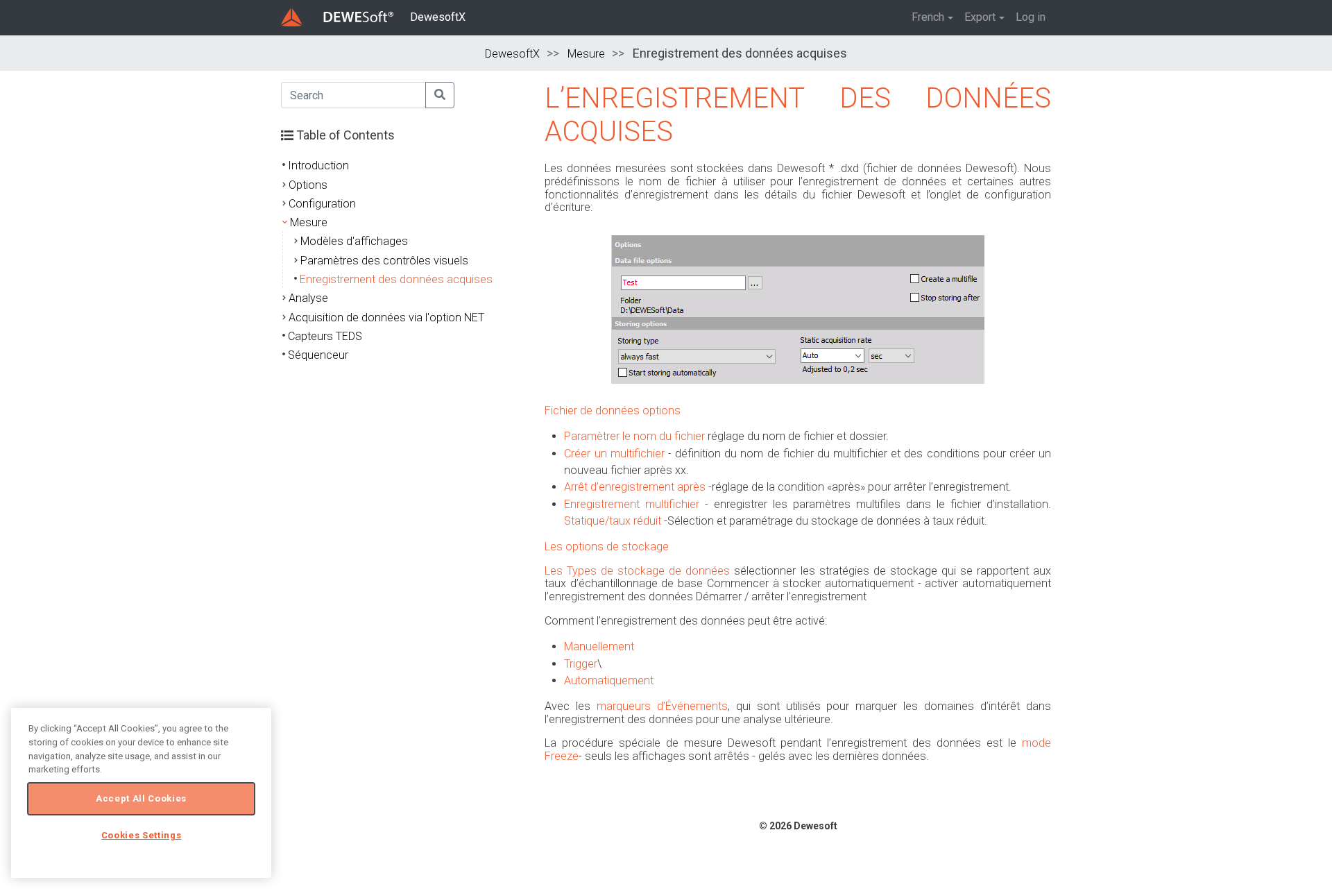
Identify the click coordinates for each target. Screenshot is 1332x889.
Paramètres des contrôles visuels (384, 260)
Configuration (322, 203)
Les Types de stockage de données (637, 570)
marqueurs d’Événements (662, 706)
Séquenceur (318, 355)
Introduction (318, 165)
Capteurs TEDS (325, 336)
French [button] (928, 17)
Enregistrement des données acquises (396, 279)
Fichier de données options (613, 410)
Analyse (308, 298)
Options (308, 185)
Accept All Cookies (141, 798)
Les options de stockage (607, 546)
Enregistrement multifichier (631, 504)
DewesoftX (438, 17)
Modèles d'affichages (354, 241)
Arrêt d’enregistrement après (635, 486)
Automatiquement (609, 680)
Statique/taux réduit (612, 520)
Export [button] (980, 17)
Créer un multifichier (614, 453)
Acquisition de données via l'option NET (386, 317)
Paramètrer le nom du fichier (634, 436)
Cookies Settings (141, 835)
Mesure (586, 53)
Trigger (580, 663)
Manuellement (599, 646)
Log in (1030, 17)
